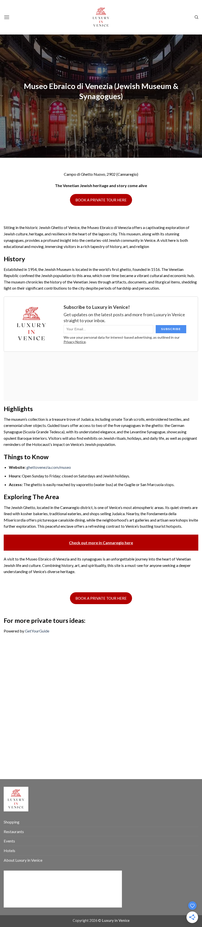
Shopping (11, 822)
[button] (7, 17)
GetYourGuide (37, 631)
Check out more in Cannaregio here (101, 542)
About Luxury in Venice (23, 860)
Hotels (9, 850)
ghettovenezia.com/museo (48, 467)
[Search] (196, 17)
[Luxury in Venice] (101, 17)
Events (9, 841)
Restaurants (14, 831)
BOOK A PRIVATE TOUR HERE (101, 200)
